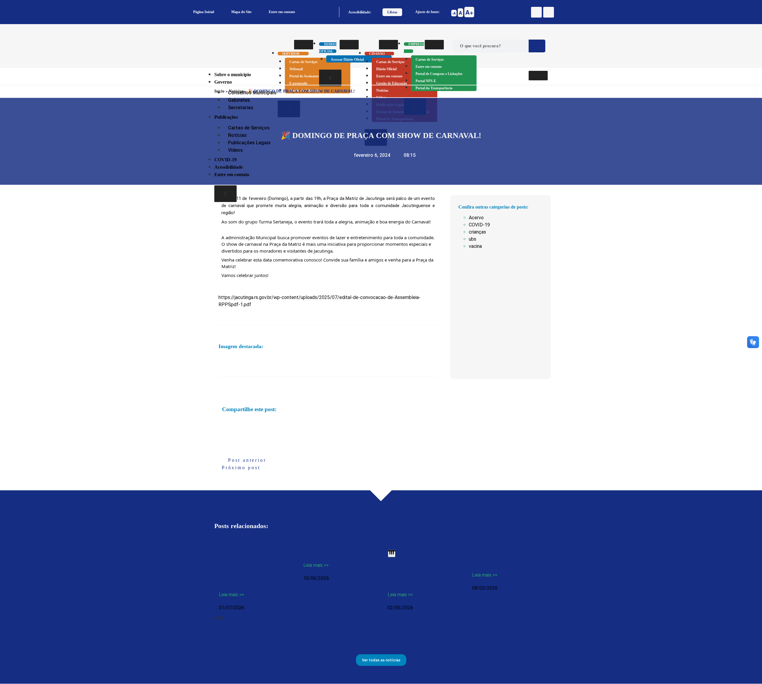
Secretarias (240, 107)
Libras (392, 12)
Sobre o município (232, 74)
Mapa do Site (241, 12)
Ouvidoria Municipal (332, 553)
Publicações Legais (249, 142)
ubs (472, 239)
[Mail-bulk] (548, 12)
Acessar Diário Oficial (347, 59)
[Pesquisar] (537, 46)
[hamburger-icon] (303, 44)
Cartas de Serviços (303, 62)
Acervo (476, 217)
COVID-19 (225, 159)
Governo (223, 81)
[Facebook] (536, 12)
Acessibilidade (228, 167)
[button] (222, 423)
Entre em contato (282, 12)
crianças (477, 232)
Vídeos (235, 150)
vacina (475, 246)
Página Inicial (203, 12)
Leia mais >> (231, 594)
